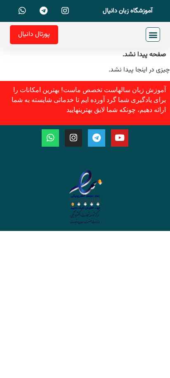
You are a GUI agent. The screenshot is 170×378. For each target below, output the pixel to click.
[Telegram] (96, 138)
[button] (153, 34)
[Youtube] (119, 138)
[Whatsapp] (50, 138)
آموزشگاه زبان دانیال (128, 11)
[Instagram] (73, 138)
